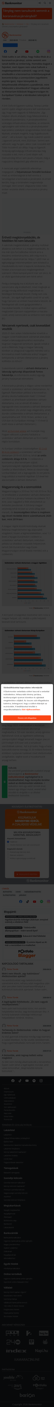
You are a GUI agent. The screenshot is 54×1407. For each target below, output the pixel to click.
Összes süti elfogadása (27, 718)
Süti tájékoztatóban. (31, 709)
